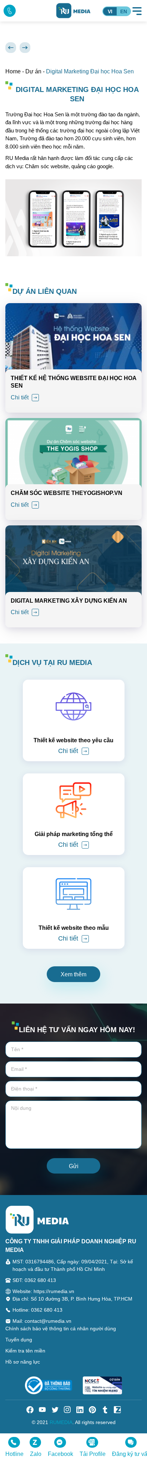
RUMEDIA (61, 1422)
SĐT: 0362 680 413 (34, 1280)
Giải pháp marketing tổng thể (74, 834)
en (123, 11)
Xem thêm (73, 974)
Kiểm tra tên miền (25, 1351)
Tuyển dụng (18, 1339)
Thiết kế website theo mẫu (74, 928)
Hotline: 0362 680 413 (37, 1310)
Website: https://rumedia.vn (43, 1291)
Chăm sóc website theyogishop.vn (66, 493)
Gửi (73, 1166)
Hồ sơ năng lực (22, 1362)
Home (13, 71)
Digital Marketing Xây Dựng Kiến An (69, 601)
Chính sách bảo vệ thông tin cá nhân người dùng (60, 1328)
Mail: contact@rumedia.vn (41, 1321)
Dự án (33, 71)
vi (110, 11)
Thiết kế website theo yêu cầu (73, 740)
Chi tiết (20, 397)
